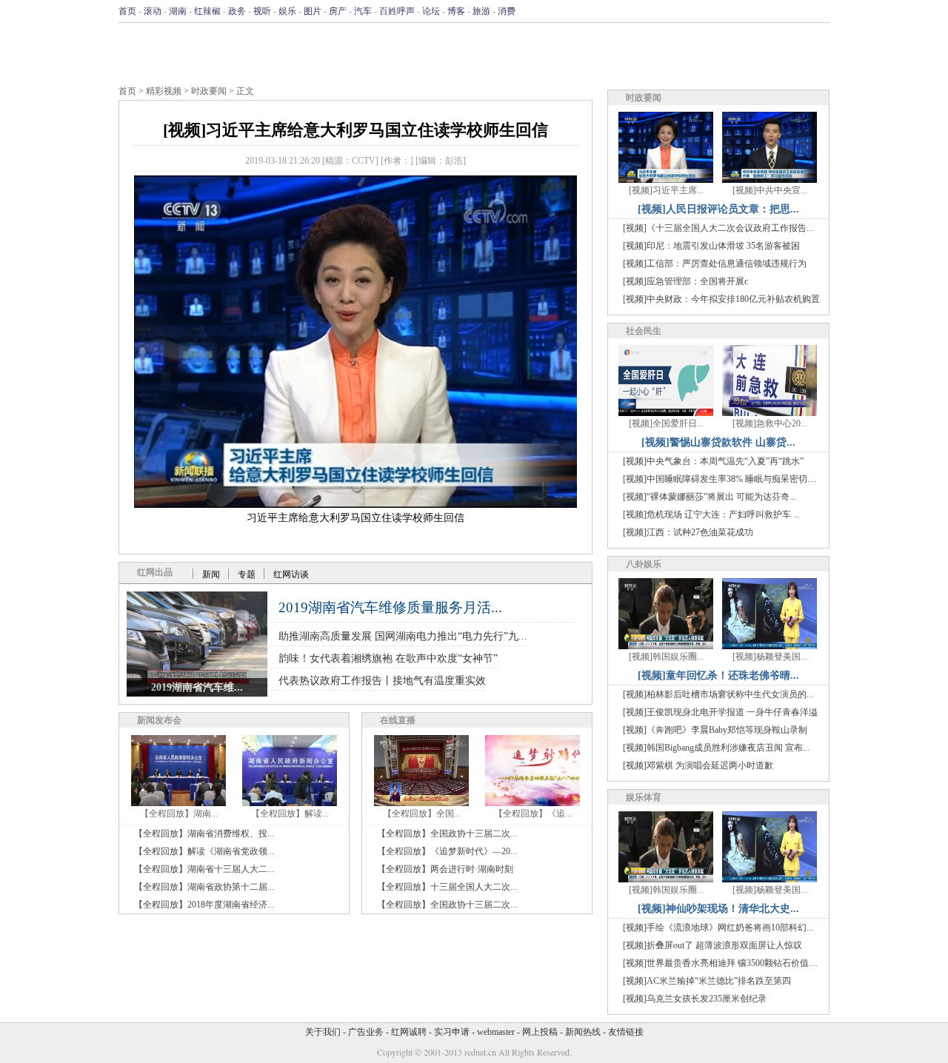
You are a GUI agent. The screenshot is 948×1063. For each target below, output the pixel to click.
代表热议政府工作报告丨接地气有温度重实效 (382, 680)
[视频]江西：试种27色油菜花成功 (688, 532)
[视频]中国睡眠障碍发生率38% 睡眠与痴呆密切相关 (724, 479)
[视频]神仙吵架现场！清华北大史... (718, 908)
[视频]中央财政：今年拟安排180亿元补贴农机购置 (721, 299)
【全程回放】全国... (422, 813)
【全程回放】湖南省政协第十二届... (204, 887)
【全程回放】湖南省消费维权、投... (204, 833)
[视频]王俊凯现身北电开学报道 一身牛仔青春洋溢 (720, 712)
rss (820, 11)
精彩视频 (163, 91)
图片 (312, 11)
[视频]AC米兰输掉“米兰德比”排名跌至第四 (707, 981)
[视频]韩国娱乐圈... (666, 656)
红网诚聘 (409, 1032)
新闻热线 (583, 1032)
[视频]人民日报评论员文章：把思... (718, 209)
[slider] (355, 479)
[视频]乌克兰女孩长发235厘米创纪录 (695, 998)
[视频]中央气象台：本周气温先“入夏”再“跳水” (713, 461)
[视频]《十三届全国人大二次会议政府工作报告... (718, 228)
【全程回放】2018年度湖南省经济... (204, 904)
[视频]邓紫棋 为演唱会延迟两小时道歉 (698, 765)
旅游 (481, 11)
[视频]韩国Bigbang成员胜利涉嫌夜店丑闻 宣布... (716, 747)
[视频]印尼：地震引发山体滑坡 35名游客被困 (711, 246)
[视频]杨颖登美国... (769, 656)
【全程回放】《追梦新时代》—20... (447, 851)
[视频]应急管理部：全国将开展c (685, 281)
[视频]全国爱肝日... (666, 423)
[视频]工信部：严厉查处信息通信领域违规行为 (715, 263)
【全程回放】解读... (290, 813)
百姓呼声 (397, 11)
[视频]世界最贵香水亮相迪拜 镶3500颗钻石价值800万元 (731, 963)
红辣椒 (207, 11)
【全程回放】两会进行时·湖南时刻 (445, 869)
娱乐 (287, 11)
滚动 (152, 11)
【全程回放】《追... (533, 813)
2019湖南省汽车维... (197, 687)
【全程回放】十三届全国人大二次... (447, 887)
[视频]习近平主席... (666, 190)
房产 (338, 11)
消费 (506, 11)
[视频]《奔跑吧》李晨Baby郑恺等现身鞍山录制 (715, 730)
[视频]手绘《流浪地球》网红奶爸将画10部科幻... (718, 927)
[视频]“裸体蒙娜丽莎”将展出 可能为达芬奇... (709, 497)
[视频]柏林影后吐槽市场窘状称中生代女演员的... (718, 694)
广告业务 (366, 1032)
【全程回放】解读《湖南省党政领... (204, 851)
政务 (237, 11)
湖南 (178, 11)
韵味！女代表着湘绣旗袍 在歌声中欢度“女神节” (388, 658)
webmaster (496, 1032)
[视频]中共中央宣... (769, 190)
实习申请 (452, 1032)
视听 (262, 11)
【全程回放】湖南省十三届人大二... (204, 869)
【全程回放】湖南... (179, 813)
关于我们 (323, 1032)
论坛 (431, 11)
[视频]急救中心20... (769, 423)
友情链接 (626, 1032)
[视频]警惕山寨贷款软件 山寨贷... (718, 442)
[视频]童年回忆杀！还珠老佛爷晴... (718, 675)
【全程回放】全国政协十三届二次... (447, 833)
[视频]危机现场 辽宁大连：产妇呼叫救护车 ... (711, 514)
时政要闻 (209, 91)
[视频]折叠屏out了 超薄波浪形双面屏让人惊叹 (712, 945)
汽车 (363, 11)
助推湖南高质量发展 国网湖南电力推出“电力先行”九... (402, 636)
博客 (456, 11)
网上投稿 (540, 1032)
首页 (127, 11)
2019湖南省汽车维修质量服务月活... (390, 607)
